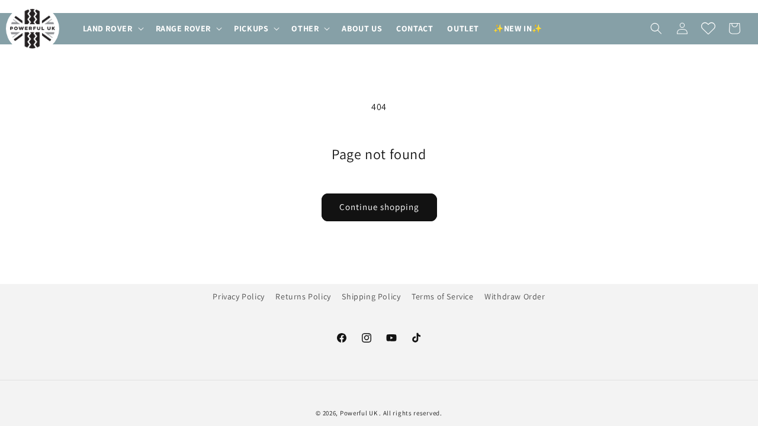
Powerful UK (359, 413)
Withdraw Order (514, 296)
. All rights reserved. (410, 413)
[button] (112, 28)
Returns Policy (302, 296)
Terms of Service (443, 296)
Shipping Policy (371, 296)
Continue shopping (379, 206)
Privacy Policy (238, 296)
